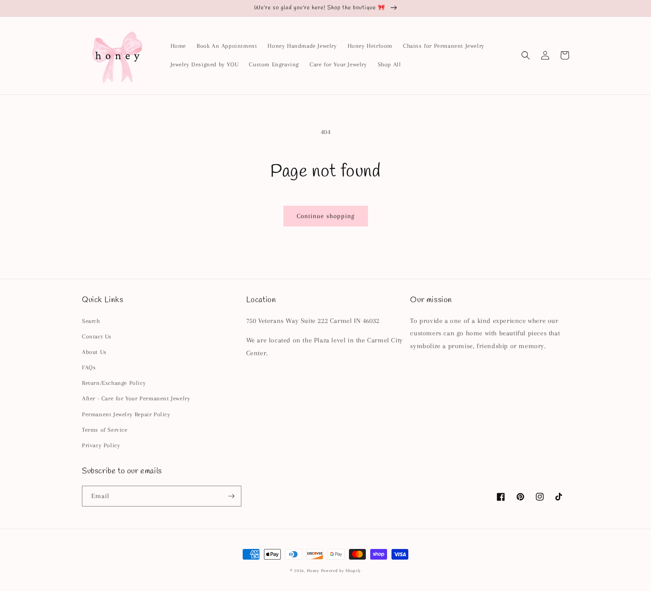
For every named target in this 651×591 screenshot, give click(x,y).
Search (91, 321)
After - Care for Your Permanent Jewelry (136, 398)
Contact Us (97, 336)
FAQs (89, 367)
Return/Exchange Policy (114, 383)
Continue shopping (326, 215)
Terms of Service (105, 429)
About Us (94, 352)
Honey (313, 570)
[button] (525, 55)
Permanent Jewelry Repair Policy (126, 414)
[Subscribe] (231, 496)
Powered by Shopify (341, 570)
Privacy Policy (101, 445)
